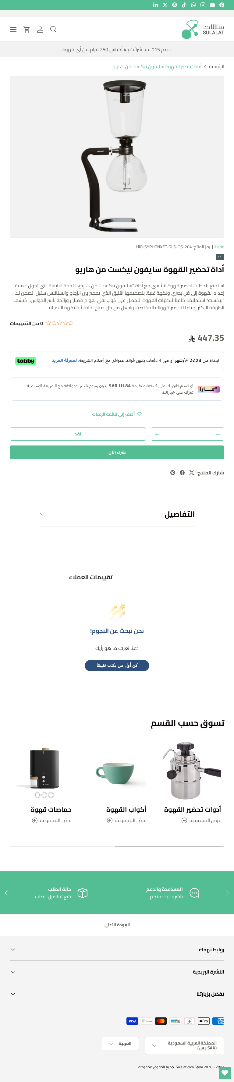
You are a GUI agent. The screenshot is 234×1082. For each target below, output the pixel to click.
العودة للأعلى (117, 925)
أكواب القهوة (126, 809)
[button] (27, 29)
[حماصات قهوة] (42, 771)
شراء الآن (117, 452)
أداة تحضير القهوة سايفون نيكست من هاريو (157, 66)
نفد (78, 434)
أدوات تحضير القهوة (192, 809)
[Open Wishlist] (225, 1073)
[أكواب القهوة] (117, 771)
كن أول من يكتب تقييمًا (117, 665)
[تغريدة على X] (191, 473)
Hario (219, 247)
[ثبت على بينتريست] (172, 473)
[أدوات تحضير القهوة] (192, 771)
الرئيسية (216, 66)
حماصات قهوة (51, 809)
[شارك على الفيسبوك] (182, 473)
